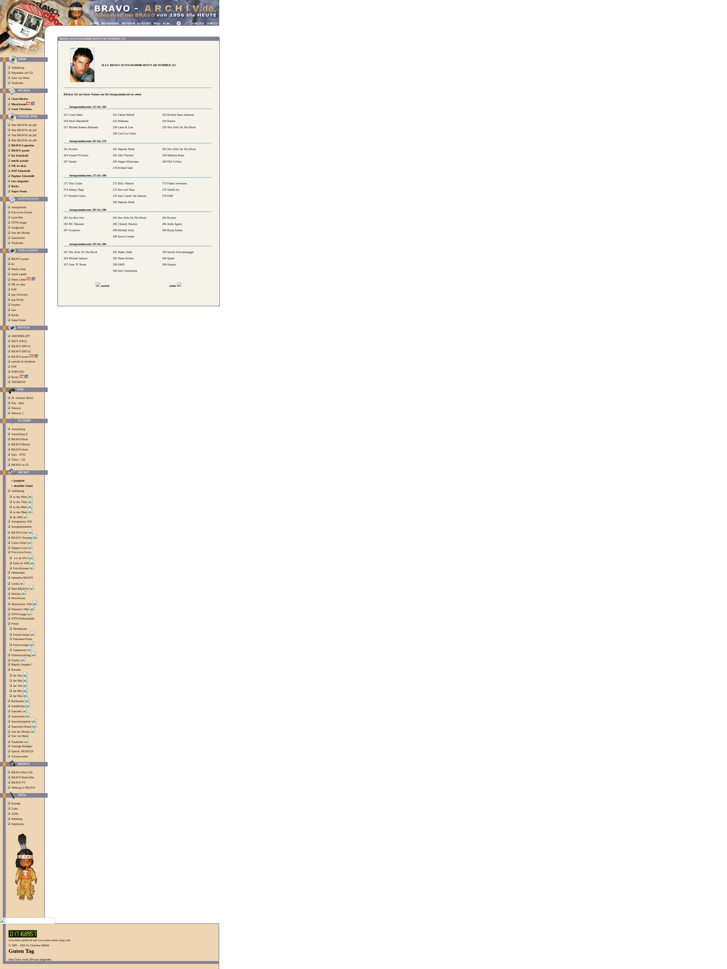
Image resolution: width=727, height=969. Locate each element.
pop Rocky (17, 299)
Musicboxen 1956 (21, 604)
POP (14, 289)
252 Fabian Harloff (123, 114)
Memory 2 (17, 413)
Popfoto (15, 304)
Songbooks (17, 227)
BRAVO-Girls (19, 532)
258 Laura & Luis (123, 127)
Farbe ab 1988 (21, 563)
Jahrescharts (18, 572)
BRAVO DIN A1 (21, 346)
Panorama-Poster (22, 639)
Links (14, 808)
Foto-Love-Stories (21, 212)
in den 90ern (20, 512)
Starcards (16, 711)
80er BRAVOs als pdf (23, 140)
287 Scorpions (72, 230)
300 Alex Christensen (125, 270)
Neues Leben (19, 279)
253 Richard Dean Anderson (178, 114)
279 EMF (167, 195)
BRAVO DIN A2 (21, 351)
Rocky (15, 315)
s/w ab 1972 (21, 558)
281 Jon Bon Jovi (74, 217)
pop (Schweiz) (19, 294)
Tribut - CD (18, 459)
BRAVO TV (18, 782)
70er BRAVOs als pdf (23, 135)
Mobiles (16, 593)
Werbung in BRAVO (23, 787)
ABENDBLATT (21, 336)
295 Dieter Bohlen (123, 258)
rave (14, 309)
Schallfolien (18, 706)
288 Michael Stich (123, 230)
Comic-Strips (19, 542)
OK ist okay (18, 284)
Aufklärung (17, 67)
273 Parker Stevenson (174, 183)
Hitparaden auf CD (22, 72)
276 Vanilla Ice (170, 189)
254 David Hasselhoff (76, 121)
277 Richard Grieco (75, 195)
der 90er (17, 696)
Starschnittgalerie (21, 721)
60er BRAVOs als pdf (23, 130)
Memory (16, 408)
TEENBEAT (18, 382)
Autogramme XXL (22, 521)
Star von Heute (19, 736)
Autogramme (18, 207)
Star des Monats (20, 232)
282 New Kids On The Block (129, 217)
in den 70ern (20, 502)
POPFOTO (18, 371)
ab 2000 (17, 517)
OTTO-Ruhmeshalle (22, 618)
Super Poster (19, 320)
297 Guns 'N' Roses (75, 264)
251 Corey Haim (73, 114)
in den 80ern (20, 507)
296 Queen (168, 258)
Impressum (17, 823)
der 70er (17, 685)
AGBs (14, 813)
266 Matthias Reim (173, 155)
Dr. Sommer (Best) (22, 397)
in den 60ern (20, 496)
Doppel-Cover (19, 547)
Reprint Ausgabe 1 (21, 664)
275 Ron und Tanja (124, 189)
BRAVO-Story (19, 449)
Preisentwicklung (21, 655)
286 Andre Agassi (172, 224)
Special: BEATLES (22, 751)
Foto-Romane (21, 568)
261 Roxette (71, 149)
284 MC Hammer (74, 224)
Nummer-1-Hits (20, 609)
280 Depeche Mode (124, 202)
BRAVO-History (20, 444)
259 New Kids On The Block (179, 127)
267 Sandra (70, 161)
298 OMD (118, 264)
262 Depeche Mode (124, 149)
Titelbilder (17, 83)
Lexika (15, 583)
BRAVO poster (20, 258)
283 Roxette (169, 217)
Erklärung (16, 818)
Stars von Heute (20, 77)
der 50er (17, 675)
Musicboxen (18, 598)
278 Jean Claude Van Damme (129, 195)
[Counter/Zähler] (23, 936)
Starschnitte (18, 237)
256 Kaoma (168, 121)
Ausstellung (18, 429)
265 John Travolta (123, 155)
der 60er (17, 680)
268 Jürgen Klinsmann (126, 161)
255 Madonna (120, 121)
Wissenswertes (19, 756)
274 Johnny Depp (74, 189)
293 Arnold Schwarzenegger (178, 252)
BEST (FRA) (19, 341)
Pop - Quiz (17, 403)
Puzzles (15, 660)
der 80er (17, 690)
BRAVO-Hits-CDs (22, 772)
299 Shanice (169, 264)
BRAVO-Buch (19, 439)
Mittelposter (20, 628)
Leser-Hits (17, 217)
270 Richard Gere (123, 167)
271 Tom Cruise (73, 183)
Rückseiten (17, 701)
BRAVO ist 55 (19, 464)
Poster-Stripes (21, 644)
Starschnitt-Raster (21, 726)
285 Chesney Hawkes (125, 224)
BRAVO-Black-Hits (22, 777)
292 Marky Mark (122, 252)
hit (13, 264)
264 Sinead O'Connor (76, 155)
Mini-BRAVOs (20, 588)
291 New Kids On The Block (80, 252)
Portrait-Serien (21, 634)
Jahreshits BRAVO (22, 577)
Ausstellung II (19, 434)
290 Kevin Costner (123, 236)
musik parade (19, 274)
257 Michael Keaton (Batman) (81, 127)
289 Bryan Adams (172, 230)
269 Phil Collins (171, 161)
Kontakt (15, 803)
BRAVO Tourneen (21, 537)
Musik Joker (18, 269)
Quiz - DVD (18, 454)
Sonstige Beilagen (21, 746)
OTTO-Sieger (19, 222)
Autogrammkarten (21, 526)
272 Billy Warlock (123, 183)
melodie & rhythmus (23, 361)
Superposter (19, 650)
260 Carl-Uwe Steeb (124, 133)
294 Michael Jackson (75, 258)
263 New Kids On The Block (179, 149)
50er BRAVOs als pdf (23, 125)
